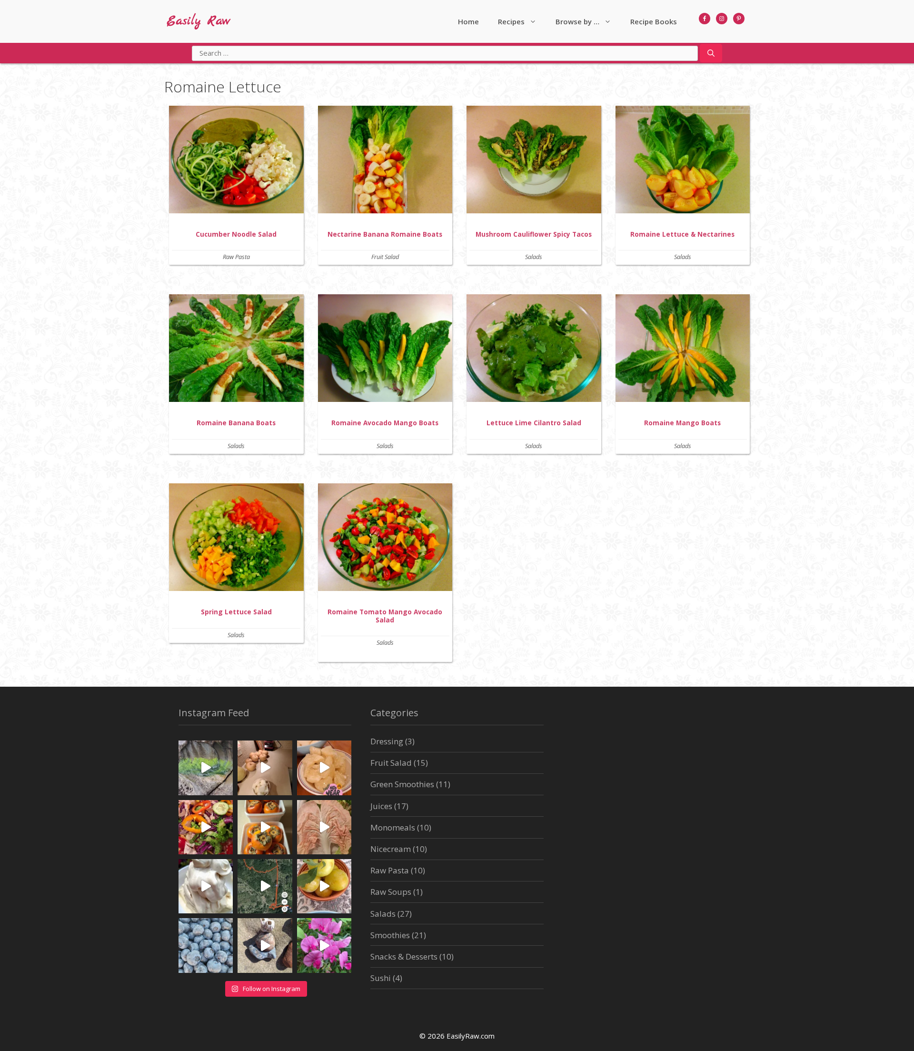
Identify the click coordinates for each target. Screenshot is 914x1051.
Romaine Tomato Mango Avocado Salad (385, 615)
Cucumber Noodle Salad (236, 234)
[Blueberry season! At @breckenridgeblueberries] (206, 945)
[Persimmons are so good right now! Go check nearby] (265, 827)
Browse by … (577, 21)
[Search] (711, 53)
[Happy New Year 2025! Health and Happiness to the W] (324, 768)
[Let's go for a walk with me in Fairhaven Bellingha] (265, 886)
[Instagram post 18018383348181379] (265, 945)
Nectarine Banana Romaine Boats (385, 234)
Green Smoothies (402, 784)
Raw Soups (390, 891)
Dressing (386, 741)
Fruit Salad (385, 256)
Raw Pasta (236, 256)
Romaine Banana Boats (236, 422)
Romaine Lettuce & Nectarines (682, 234)
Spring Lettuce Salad (236, 611)
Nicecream (390, 848)
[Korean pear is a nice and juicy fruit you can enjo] (265, 768)
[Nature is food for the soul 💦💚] (206, 768)
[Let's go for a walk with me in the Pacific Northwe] (324, 945)
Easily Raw (198, 21)
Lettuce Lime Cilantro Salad (534, 422)
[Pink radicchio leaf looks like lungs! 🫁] (324, 827)
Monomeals (392, 827)
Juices (381, 806)
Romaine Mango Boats (682, 422)
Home (468, 21)
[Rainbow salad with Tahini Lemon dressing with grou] (206, 827)
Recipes (511, 21)
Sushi (380, 977)
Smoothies (390, 935)
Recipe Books (653, 21)
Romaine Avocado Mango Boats (384, 422)
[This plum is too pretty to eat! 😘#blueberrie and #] (324, 886)
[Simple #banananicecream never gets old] (206, 886)
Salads (533, 256)
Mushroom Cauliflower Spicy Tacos (534, 234)
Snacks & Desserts (403, 956)
